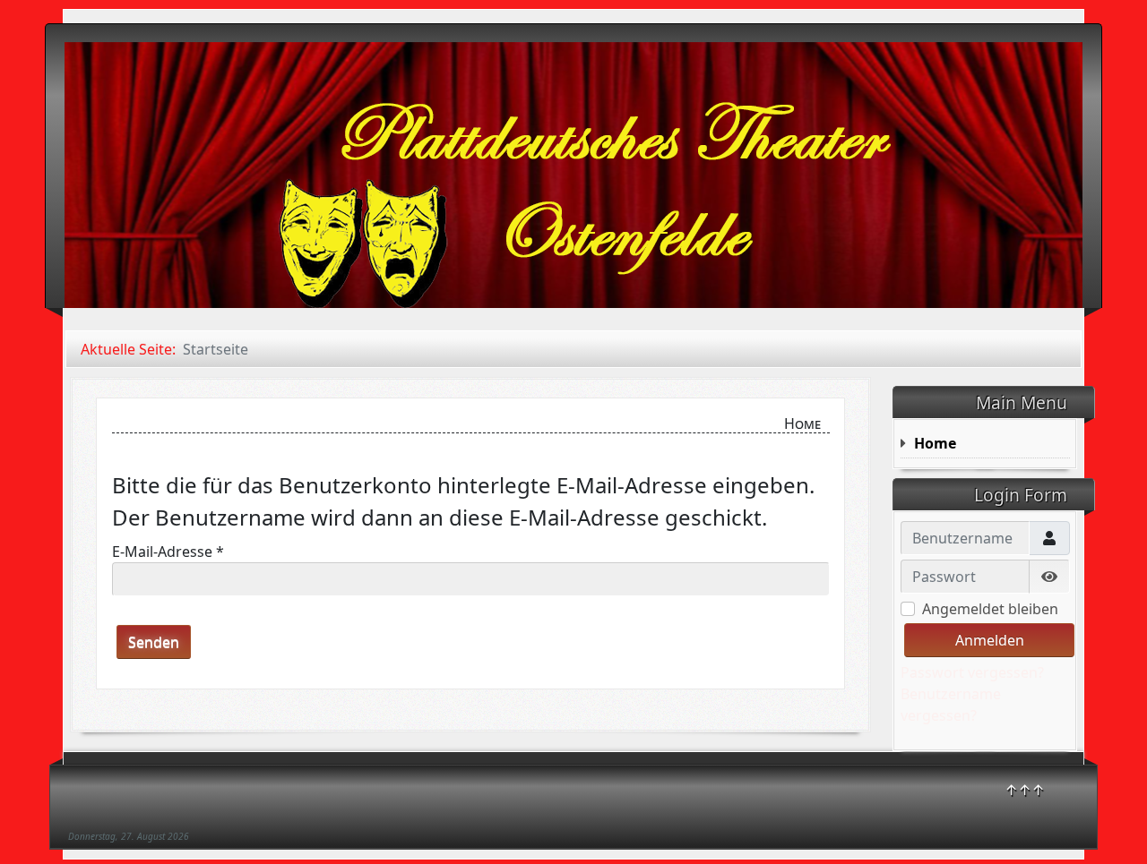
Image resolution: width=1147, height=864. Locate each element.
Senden (153, 642)
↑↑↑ (1025, 790)
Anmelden (989, 640)
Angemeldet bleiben (990, 609)
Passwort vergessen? (972, 672)
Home (935, 443)
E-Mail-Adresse (168, 551)
